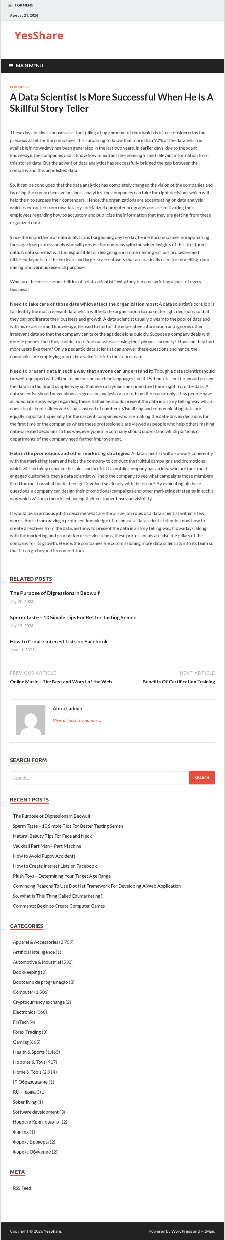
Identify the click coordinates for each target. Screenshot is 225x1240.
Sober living (25, 1102)
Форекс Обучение (32, 1151)
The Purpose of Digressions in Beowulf (55, 593)
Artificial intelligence (34, 952)
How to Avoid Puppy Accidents (44, 856)
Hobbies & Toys (29, 1062)
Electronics (24, 1012)
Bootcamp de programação (40, 982)
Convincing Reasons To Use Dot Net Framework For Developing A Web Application (97, 885)
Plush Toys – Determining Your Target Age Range (62, 875)
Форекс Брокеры (31, 1141)
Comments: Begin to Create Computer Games (59, 905)
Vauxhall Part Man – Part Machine (47, 846)
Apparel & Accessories (35, 942)
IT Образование (30, 1082)
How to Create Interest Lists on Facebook (59, 641)
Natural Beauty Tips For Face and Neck (52, 836)
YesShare (39, 35)
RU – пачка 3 (26, 1092)
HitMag (207, 1231)
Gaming (21, 1042)
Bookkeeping (26, 972)
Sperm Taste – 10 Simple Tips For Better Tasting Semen (73, 617)
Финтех (21, 1131)
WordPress (181, 1231)
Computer (19, 87)
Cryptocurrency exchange (39, 1002)
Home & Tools (27, 1072)
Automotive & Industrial (37, 962)
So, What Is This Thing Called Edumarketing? (58, 895)
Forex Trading (27, 1032)
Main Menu (29, 65)
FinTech (21, 1022)
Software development (36, 1112)
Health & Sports (29, 1052)
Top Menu (23, 5)
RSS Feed (22, 1188)
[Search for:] (112, 777)
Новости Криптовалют (37, 1121)
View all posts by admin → (77, 720)
